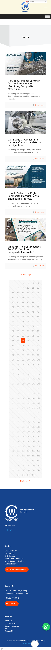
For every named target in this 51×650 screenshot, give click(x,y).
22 (28, 297)
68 (18, 336)
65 (33, 331)
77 (33, 341)
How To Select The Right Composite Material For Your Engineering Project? (24, 195)
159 (23, 408)
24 (38, 297)
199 (13, 441)
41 (33, 312)
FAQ (6, 629)
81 (23, 345)
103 (13, 365)
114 (38, 369)
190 (28, 432)
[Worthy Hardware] (25, 6)
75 (23, 341)
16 (28, 293)
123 (23, 379)
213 (23, 451)
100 (28, 360)
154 (28, 403)
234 (38, 465)
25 (13, 302)
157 (13, 408)
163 (13, 413)
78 (38, 341)
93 (23, 355)
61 (13, 331)
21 (23, 297)
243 (28, 475)
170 (18, 417)
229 (13, 465)
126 (38, 379)
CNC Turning (10, 556)
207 (23, 446)
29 (33, 302)
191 (33, 432)
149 (33, 398)
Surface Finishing (11, 564)
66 (38, 331)
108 (38, 365)
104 (18, 365)
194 (18, 437)
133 (13, 389)
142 (28, 393)
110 (18, 369)
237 (23, 470)
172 (28, 417)
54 (38, 321)
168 (38, 413)
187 (13, 432)
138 (38, 389)
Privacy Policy (25, 643)
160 (28, 408)
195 (23, 437)
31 (13, 307)
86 (18, 350)
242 (23, 475)
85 (13, 350)
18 (38, 293)
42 (38, 312)
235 (13, 470)
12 (38, 288)
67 (13, 336)
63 (23, 331)
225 (23, 461)
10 (28, 288)
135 (23, 389)
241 (18, 475)
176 (18, 422)
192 (38, 432)
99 (23, 360)
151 (13, 403)
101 (33, 360)
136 (28, 389)
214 (28, 451)
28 (28, 302)
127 (13, 384)
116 (18, 374)
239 (33, 470)
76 (28, 341)
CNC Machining (11, 551)
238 (28, 470)
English (31, 2)
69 (23, 336)
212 (18, 451)
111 (23, 369)
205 (13, 446)
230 (18, 465)
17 (33, 293)
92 (18, 355)
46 (28, 317)
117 (23, 374)
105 (23, 365)
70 (28, 336)
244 (33, 475)
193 (13, 437)
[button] (46, 627)
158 (18, 408)
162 (38, 408)
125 (33, 379)
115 (13, 374)
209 (33, 446)
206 (18, 446)
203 (33, 441)
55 (13, 326)
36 (38, 307)
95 (33, 355)
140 (18, 393)
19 (13, 297)
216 (38, 451)
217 (13, 456)
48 (38, 317)
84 (38, 345)
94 (28, 355)
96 (38, 355)
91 (13, 355)
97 (13, 360)
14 (18, 293)
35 (33, 307)
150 (38, 398)
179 (33, 422)
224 (18, 461)
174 (38, 417)
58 (28, 326)
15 (23, 293)
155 (33, 403)
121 (13, 379)
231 (23, 465)
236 (18, 470)
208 (28, 446)
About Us (8, 621)
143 (33, 393)
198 (38, 437)
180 (38, 422)
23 (33, 297)
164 (18, 413)
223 (13, 461)
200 (18, 441)
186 (38, 427)
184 (28, 427)
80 (18, 345)
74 (18, 341)
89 (33, 350)
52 (28, 321)
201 (23, 441)
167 (33, 413)
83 (33, 345)
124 (28, 379)
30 (38, 302)
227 (33, 461)
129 (23, 384)
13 (13, 293)
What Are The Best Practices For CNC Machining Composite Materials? (24, 249)
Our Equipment (10, 623)
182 (18, 427)
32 (18, 307)
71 (33, 336)
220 (28, 456)
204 (38, 441)
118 (28, 374)
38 (18, 312)
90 (38, 350)
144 (38, 393)
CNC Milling (9, 553)
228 (38, 461)
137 (33, 389)
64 (28, 331)
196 (28, 437)
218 (18, 456)
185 (33, 427)
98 (18, 360)
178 (28, 422)
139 (13, 393)
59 (33, 326)
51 (23, 321)
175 (13, 422)
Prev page (27, 274)
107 (33, 365)
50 (18, 321)
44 (18, 317)
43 (13, 317)
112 (28, 369)
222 (38, 456)
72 (38, 336)
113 (33, 369)
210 (38, 446)
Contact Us (9, 631)
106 (28, 365)
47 (33, 317)
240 (38, 470)
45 (23, 317)
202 (28, 441)
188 (18, 432)
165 (23, 413)
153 (23, 403)
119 (33, 374)
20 (18, 297)
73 (13, 341)
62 (18, 331)
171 (23, 417)
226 (28, 461)
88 (28, 350)
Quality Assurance (12, 626)
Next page (24, 481)
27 (23, 302)
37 (13, 312)
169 (13, 417)
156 (38, 403)
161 (33, 408)
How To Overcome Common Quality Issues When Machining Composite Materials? (24, 85)
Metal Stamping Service (14, 561)
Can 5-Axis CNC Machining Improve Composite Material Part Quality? (24, 142)
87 (23, 350)
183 (23, 427)
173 (33, 417)
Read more (39, 105)
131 (33, 384)
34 (28, 307)
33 (23, 307)
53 (33, 321)
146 (18, 398)
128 (18, 384)
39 (23, 312)
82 (28, 345)
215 (33, 451)
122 (18, 379)
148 (28, 398)
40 (28, 312)
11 (33, 288)
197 (33, 437)
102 (38, 360)
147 (23, 398)
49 (13, 321)
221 (33, 456)
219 (23, 456)
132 (38, 384)
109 (13, 369)
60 (38, 326)
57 (23, 326)
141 (23, 393)
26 (18, 302)
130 (28, 384)
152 (18, 403)
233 (33, 465)
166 (28, 413)
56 (18, 326)
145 (13, 398)
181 (13, 427)
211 (13, 451)
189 (23, 432)
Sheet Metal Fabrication (14, 559)
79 (13, 345)
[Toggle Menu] (47, 16)
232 (28, 465)
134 (18, 389)
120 (38, 374)
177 (23, 422)
